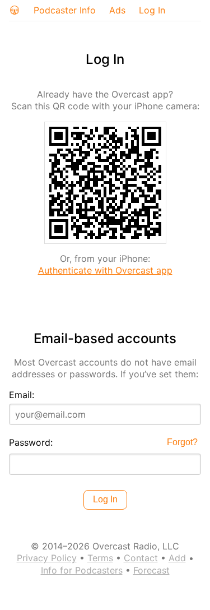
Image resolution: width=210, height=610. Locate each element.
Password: (31, 442)
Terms (100, 557)
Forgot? (182, 442)
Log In (152, 10)
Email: (21, 394)
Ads (117, 10)
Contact (141, 557)
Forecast (151, 570)
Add (177, 557)
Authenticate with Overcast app (105, 270)
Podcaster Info (65, 10)
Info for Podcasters (82, 570)
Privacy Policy (47, 557)
